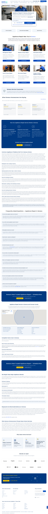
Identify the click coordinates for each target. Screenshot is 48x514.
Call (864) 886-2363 (28, 298)
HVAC (29, 2)
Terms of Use (22, 511)
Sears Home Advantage (13, 1)
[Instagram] (35, 497)
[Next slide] (45, 109)
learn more (37, 346)
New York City (3, 503)
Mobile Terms (25, 511)
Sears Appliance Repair (16, 4)
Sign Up (22, 1)
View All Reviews (43, 99)
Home (2, 4)
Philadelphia (25, 504)
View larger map (4, 313)
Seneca (12, 4)
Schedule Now (43, 1)
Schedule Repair (8, 60)
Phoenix (14, 504)
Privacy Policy (3, 511)
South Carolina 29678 (22, 4)
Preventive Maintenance (23, 2)
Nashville (14, 508)
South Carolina (8, 4)
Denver (3, 508)
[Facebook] (38, 497)
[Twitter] (36, 497)
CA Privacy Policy (8, 511)
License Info (29, 511)
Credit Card (41, 2)
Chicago (25, 503)
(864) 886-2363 (30, 17)
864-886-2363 (36, 1)
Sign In (20, 1)
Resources (36, 2)
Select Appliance (15, 20)
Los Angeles (14, 503)
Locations (5, 4)
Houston (3, 504)
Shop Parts (32, 2)
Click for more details (40, 92)
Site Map (32, 511)
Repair (12, 2)
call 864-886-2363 (14, 480)
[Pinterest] (37, 497)
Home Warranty (16, 2)
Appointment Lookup (28, 1)
